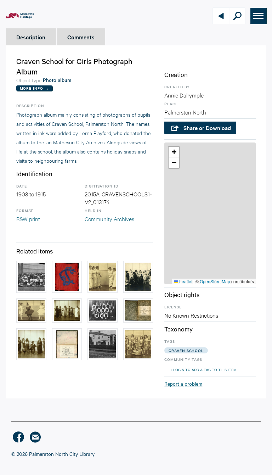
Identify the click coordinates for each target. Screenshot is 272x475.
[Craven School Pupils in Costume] (102, 277)
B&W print (28, 218)
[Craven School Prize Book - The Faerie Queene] (138, 310)
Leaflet (185, 281)
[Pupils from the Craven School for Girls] (102, 310)
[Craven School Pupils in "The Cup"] (67, 310)
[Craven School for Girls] (31, 277)
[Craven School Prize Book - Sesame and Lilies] (67, 344)
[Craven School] (102, 344)
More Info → (34, 88)
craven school (186, 350)
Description (30, 37)
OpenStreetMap (215, 281)
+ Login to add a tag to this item (203, 369)
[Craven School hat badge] (67, 277)
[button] (174, 152)
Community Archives (109, 218)
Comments (81, 37)
